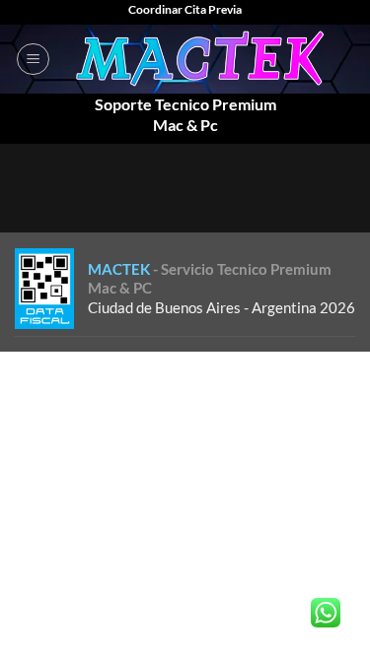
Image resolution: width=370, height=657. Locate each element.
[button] (33, 59)
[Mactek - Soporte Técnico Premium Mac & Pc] (202, 59)
